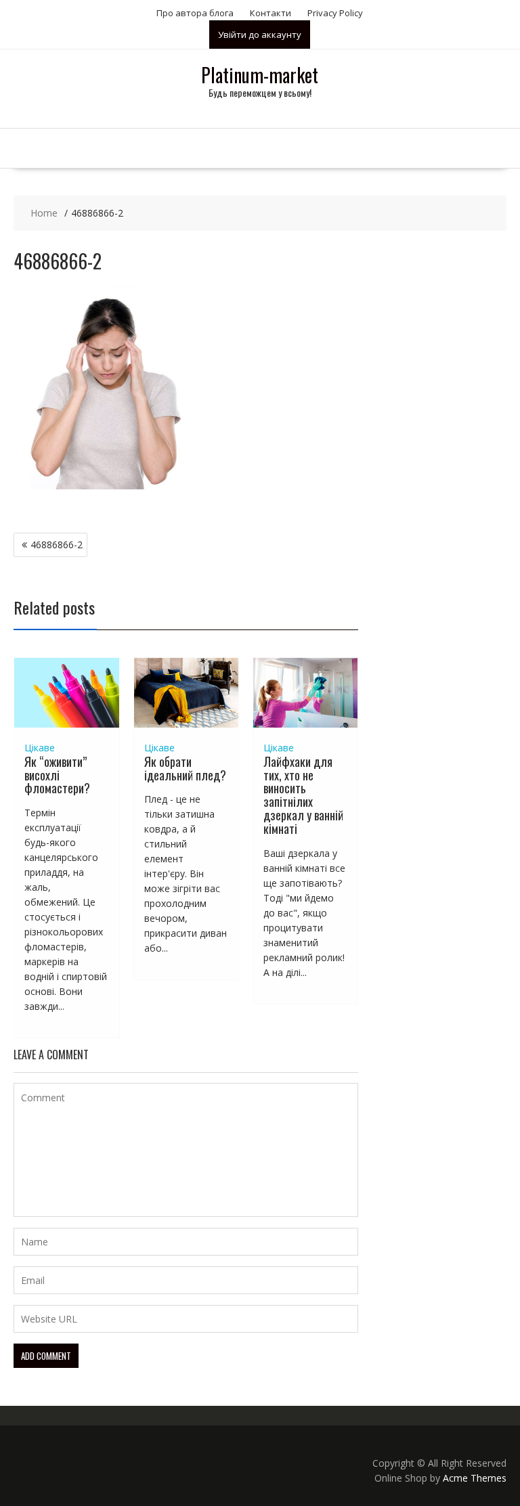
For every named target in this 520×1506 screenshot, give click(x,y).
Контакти (270, 13)
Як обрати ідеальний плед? (185, 768)
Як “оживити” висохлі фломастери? (57, 775)
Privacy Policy (335, 13)
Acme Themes (474, 1477)
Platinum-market (259, 75)
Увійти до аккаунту (259, 34)
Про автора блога (195, 13)
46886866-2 (56, 544)
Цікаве (39, 747)
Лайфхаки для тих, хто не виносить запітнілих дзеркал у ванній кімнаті (303, 795)
